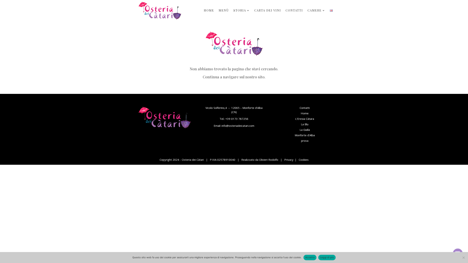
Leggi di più (327, 257)
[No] (463, 257)
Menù (224, 10)
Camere (314, 10)
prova (304, 140)
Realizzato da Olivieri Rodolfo (259, 159)
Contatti (294, 10)
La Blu (304, 124)
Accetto (310, 257)
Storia (239, 10)
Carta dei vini (267, 10)
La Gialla (305, 130)
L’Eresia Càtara (304, 119)
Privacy (288, 159)
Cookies (304, 159)
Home (209, 10)
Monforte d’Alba (305, 135)
